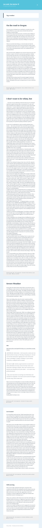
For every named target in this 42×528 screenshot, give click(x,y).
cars (23, 87)
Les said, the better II (11, 4)
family (27, 272)
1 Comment (9, 402)
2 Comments (13, 88)
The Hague (27, 401)
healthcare (30, 272)
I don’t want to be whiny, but (19, 98)
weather (7, 88)
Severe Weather (13, 283)
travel (33, 87)
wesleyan (32, 474)
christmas (29, 87)
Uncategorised (18, 87)
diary (27, 474)
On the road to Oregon (16, 25)
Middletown (28, 517)
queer (34, 272)
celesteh (26, 87)
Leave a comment (16, 273)
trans (7, 273)
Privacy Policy (8, 525)
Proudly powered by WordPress (17, 525)
